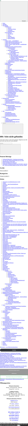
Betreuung (5, 188)
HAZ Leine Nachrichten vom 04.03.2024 (11, 208)
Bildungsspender (11, 107)
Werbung (4, 265)
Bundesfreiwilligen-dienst (10, 114)
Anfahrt (6, 118)
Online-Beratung (8, 303)
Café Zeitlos (10, 86)
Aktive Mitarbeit (11, 37)
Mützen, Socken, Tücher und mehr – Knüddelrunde (16, 44)
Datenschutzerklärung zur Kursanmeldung (11, 195)
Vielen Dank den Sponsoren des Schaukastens (14, 376)
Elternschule (12, 51)
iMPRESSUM (14, 373)
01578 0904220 (15, 420)
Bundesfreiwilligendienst (8, 192)
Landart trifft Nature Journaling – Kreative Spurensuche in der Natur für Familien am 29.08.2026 (13, 361)
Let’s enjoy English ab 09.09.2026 (7, 364)
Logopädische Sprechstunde (13, 88)
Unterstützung (11, 276)
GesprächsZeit (6, 206)
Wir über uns (10, 33)
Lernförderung (8, 72)
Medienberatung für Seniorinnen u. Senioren (12, 292)
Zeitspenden (5, 267)
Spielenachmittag (6, 268)
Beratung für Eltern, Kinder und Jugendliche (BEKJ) (17, 58)
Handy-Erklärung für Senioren (9, 207)
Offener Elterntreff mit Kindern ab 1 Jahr (13, 42)
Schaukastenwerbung (9, 110)
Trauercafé (10, 84)
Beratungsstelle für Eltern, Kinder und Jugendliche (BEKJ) (15, 92)
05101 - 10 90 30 (14, 403)
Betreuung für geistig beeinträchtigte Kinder (14, 327)
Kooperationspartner (7, 337)
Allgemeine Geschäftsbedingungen (12, 101)
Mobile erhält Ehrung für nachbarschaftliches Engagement (12, 367)
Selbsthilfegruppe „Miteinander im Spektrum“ (17, 81)
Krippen (9, 65)
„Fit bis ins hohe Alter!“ (7, 323)
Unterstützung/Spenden (10, 105)
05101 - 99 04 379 (15, 417)
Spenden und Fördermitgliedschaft (17, 280)
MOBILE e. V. (8, 26)
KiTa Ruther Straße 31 (14, 415)
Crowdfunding (6, 193)
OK (18, 425)
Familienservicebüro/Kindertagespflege (11, 293)
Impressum (5, 344)
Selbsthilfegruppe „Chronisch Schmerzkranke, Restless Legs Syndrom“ (17, 78)
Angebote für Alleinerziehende (16, 59)
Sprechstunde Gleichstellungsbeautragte (13, 335)
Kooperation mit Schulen (10, 94)
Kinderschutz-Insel (6, 217)
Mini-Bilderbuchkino (14, 52)
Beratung (4, 186)
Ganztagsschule (11, 97)
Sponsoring (5, 252)
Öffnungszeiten (8, 287)
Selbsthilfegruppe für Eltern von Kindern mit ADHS (13, 247)
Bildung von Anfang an (13, 50)
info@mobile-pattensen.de (14, 407)
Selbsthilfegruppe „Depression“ (9, 245)
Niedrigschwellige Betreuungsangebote (11, 324)
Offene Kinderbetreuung (10, 290)
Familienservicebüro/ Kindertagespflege (13, 46)
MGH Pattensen (8, 32)
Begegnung (5, 185)
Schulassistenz (8, 71)
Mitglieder (5, 228)
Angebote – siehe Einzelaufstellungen (10, 184)
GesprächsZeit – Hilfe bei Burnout (15, 90)
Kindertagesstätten (9, 64)
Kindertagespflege (11, 47)
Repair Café (7, 45)
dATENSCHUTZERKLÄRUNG (14, 370)
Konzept (9, 36)
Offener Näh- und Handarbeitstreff (12, 43)
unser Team (5, 263)
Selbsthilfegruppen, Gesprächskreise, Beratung (14, 73)
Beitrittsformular (11, 31)
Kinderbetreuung (6, 317)
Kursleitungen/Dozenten (10, 113)
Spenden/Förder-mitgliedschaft (14, 106)
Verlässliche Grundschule (13, 95)
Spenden (4, 104)
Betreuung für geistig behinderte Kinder (11, 341)
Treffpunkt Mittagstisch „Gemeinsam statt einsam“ (13, 159)
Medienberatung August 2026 (9, 161)
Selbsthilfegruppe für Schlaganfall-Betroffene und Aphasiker (15, 248)
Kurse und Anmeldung (10, 99)
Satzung (9, 27)
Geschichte (10, 30)
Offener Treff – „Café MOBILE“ (12, 40)
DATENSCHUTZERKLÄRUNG (12, 121)
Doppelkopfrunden (6, 288)
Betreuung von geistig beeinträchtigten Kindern (15, 70)
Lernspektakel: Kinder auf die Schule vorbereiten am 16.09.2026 (13, 366)
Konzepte (10, 69)
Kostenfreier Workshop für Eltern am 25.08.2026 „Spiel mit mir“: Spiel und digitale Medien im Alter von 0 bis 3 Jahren (15, 164)
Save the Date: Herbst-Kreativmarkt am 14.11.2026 (13, 160)
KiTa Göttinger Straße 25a (14, 412)
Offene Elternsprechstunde (13, 301)
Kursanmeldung (6, 219)
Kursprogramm (6, 98)
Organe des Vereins (12, 29)
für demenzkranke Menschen (11, 326)
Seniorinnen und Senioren (8, 249)
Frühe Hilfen (7, 63)
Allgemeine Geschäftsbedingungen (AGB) (11, 181)
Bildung (4, 190)
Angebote (5, 39)
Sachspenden (5, 241)
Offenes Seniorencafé (7, 238)
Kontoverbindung (9, 100)
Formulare (12, 49)
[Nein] (20, 425)
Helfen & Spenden (6, 213)
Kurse (4, 305)
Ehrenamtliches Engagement (11, 115)
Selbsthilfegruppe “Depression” (14, 83)
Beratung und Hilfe (12, 53)
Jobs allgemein (8, 112)
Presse (4, 342)
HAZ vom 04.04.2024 (7, 212)
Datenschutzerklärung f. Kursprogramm (13, 103)
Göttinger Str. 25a (14, 400)
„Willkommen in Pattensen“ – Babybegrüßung (17, 60)
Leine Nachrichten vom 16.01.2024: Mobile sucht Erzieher (15, 224)
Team (9, 35)
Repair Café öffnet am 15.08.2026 (10, 162)
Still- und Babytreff (14, 54)
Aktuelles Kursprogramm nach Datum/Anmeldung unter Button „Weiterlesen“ (15, 307)
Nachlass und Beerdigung (8, 231)
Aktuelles (5, 24)
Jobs (3, 111)
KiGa (9, 66)
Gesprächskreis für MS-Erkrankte (15, 85)
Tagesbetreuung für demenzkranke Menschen (12, 322)
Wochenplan (5, 266)
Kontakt (4, 117)
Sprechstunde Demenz (12, 87)
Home (4, 23)
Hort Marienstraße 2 (14, 418)
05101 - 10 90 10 (14, 413)
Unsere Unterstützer (12, 108)
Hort (9, 67)
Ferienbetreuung (11, 61)
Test (3, 260)
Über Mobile (5, 25)
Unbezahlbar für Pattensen (8, 262)
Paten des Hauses (11, 38)
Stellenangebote (6, 258)
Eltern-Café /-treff (6, 198)
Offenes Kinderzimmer (7, 289)
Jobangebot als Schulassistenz (9, 215)
